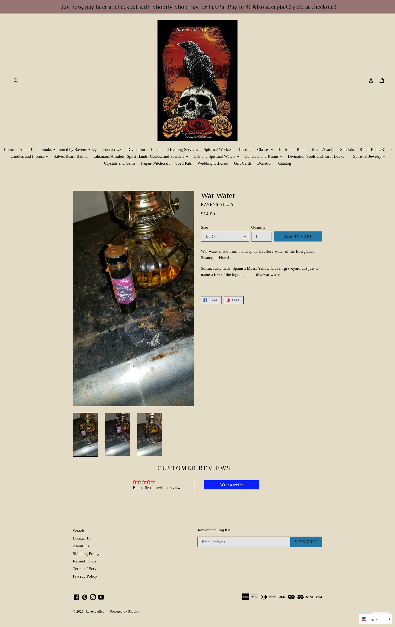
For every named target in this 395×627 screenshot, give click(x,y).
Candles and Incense (30, 156)
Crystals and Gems (119, 163)
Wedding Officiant (213, 163)
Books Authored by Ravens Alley (69, 149)
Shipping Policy (86, 553)
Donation (264, 163)
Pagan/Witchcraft (155, 163)
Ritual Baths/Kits (377, 149)
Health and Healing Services (174, 149)
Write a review (231, 485)
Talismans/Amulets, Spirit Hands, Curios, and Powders (141, 156)
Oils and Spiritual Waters (217, 156)
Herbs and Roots (292, 149)
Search (78, 531)
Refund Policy (85, 561)
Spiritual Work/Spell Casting (227, 149)
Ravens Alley (94, 611)
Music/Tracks (323, 149)
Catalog (284, 163)
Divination (136, 149)
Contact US (112, 149)
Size (204, 227)
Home (9, 149)
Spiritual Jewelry (370, 156)
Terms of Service (87, 568)
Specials (347, 149)
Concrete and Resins (264, 156)
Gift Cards (242, 163)
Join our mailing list (214, 530)
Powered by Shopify (124, 611)
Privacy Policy (85, 576)
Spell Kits (183, 163)
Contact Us (82, 538)
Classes (266, 149)
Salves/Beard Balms (70, 156)
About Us (27, 149)
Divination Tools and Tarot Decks (319, 156)
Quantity (258, 227)
